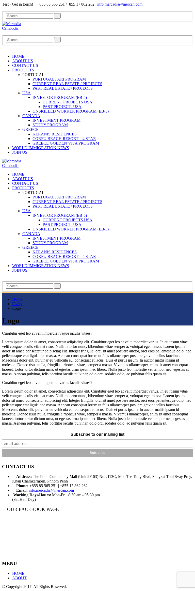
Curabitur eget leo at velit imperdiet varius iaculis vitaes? (47, 382)
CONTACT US (25, 65)
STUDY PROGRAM (50, 125)
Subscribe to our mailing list (97, 434)
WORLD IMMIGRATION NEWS (40, 148)
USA (26, 93)
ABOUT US (22, 61)
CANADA (31, 116)
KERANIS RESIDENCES (54, 134)
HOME (18, 56)
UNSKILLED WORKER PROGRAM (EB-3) (70, 111)
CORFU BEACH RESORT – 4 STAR (64, 138)
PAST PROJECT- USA (62, 106)
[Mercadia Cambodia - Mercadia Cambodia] (16, 25)
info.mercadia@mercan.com (119, 4)
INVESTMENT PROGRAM (56, 120)
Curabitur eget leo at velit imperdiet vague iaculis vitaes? (47, 333)
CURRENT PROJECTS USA (67, 102)
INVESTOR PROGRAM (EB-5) (59, 97)
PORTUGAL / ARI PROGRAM (59, 79)
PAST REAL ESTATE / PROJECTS (62, 88)
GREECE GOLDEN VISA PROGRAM (65, 143)
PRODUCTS (23, 70)
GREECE (30, 129)
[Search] (57, 16)
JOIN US (19, 152)
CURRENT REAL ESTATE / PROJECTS (67, 84)
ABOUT (19, 578)
